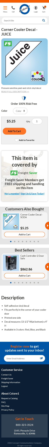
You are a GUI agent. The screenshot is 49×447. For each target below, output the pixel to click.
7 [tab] (34, 241)
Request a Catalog (9, 398)
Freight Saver (7, 378)
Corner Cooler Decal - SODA (31, 216)
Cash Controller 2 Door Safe (32, 257)
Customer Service (11, 369)
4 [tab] (22, 241)
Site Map (5, 406)
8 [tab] (38, 241)
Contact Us (6, 374)
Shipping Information (10, 382)
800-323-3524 (24, 424)
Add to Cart (24, 234)
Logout (4, 386)
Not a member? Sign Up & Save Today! (24, 193)
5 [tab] (26, 241)
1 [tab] (10, 241)
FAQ (3, 402)
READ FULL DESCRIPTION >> (15, 91)
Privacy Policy (7, 409)
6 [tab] (30, 241)
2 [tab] (14, 241)
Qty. (28, 121)
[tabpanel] (24, 225)
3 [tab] (18, 241)
